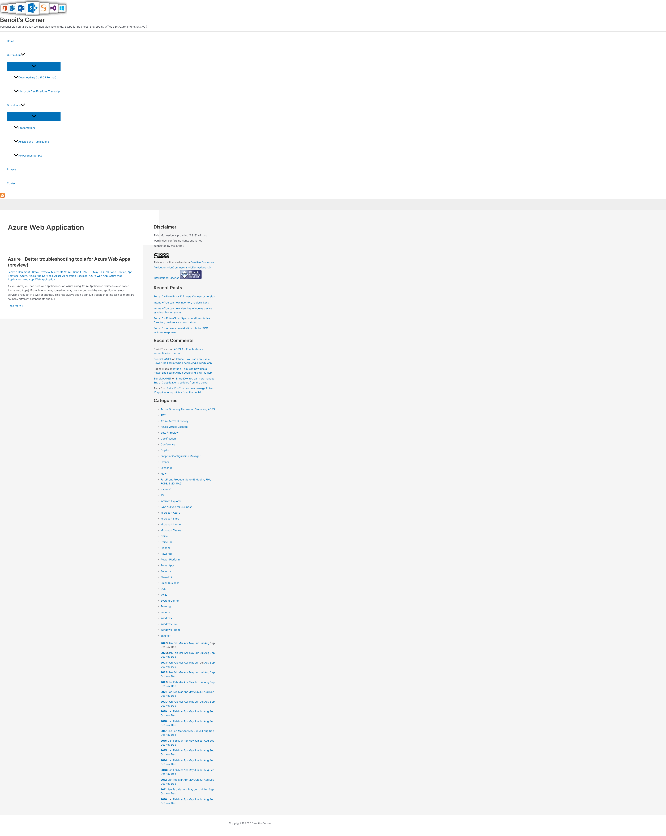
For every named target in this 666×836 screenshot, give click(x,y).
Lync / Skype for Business (176, 507)
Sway (164, 594)
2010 (164, 799)
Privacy (11, 169)
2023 (164, 672)
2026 (164, 643)
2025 (164, 653)
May (191, 643)
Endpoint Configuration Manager (180, 456)
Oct (163, 656)
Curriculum (14, 55)
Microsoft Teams (171, 530)
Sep (212, 653)
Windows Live (169, 624)
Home (10, 41)
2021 (164, 692)
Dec (173, 656)
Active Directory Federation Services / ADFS (188, 409)
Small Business (170, 583)
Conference (168, 444)
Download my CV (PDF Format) (37, 77)
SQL (163, 588)
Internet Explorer (171, 501)
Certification (168, 438)
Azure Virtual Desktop (174, 426)
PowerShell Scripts (30, 155)
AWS (163, 415)
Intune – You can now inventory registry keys (181, 302)
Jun (197, 643)
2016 (164, 740)
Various (165, 612)
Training (166, 606)
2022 (164, 682)
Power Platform (170, 559)
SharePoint (167, 577)
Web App (28, 279)
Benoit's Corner (22, 19)
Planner (165, 548)
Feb (175, 643)
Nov (167, 656)
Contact (11, 183)
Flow (163, 473)
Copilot (165, 450)
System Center (170, 600)
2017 (163, 731)
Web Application (45, 279)
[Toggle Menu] (34, 66)
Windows (166, 618)
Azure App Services (41, 275)
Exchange (167, 468)
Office (164, 536)
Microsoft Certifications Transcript (39, 91)
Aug (206, 643)
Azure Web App (98, 275)
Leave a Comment (19, 272)
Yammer (166, 635)
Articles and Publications (33, 141)
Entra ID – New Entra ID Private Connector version (184, 296)
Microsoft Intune (171, 524)
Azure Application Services (70, 275)
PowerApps (168, 565)
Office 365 (167, 542)
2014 (164, 760)
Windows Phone (171, 629)
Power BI (166, 553)
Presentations (27, 127)
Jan (170, 643)
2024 (164, 662)
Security (166, 571)
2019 (164, 711)
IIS (162, 495)
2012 (164, 779)
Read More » (15, 305)
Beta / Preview (41, 272)
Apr (186, 643)
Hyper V (165, 489)
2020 (164, 701)
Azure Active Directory (174, 421)
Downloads (14, 105)
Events (165, 462)
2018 (164, 721)
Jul (202, 643)
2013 (164, 770)
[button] (23, 55)
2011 (163, 789)
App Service (118, 272)
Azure (23, 275)
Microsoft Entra (170, 518)
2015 (164, 750)
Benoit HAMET (163, 359)
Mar (181, 643)
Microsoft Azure (61, 272)
